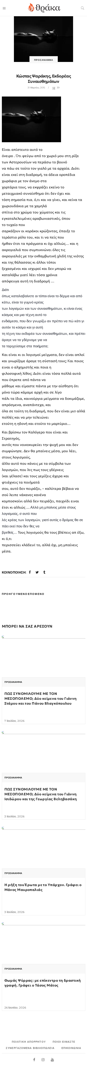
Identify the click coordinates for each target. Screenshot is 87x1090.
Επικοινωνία (71, 1048)
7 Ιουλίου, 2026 (14, 720)
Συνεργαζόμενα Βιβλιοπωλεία (30, 1048)
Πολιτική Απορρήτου (29, 1041)
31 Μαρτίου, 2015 (36, 87)
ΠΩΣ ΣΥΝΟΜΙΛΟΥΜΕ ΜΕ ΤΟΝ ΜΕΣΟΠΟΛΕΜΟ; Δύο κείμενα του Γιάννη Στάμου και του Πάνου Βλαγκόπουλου (40, 698)
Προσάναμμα (43, 59)
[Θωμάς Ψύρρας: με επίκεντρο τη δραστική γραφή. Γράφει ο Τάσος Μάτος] (43, 953)
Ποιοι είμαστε (64, 1041)
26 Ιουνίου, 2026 (15, 1007)
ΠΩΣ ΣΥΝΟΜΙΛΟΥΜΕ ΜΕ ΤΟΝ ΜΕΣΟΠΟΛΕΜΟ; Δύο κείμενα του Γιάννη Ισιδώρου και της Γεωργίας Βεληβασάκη (40, 794)
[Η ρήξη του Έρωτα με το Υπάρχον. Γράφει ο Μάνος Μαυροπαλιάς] (43, 858)
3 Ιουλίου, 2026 (14, 816)
